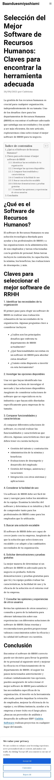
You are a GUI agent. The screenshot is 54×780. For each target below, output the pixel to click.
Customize (27, 768)
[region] (27, 758)
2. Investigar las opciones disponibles (28, 168)
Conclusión (12, 195)
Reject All (27, 774)
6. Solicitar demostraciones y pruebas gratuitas (28, 185)
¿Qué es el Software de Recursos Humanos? (22, 151)
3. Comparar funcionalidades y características (25, 173)
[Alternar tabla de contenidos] (45, 146)
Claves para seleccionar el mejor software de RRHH (23, 158)
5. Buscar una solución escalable (26, 180)
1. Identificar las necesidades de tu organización (26, 164)
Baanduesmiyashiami (21, 4)
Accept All (27, 761)
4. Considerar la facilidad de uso (26, 177)
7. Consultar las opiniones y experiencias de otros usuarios (29, 191)
